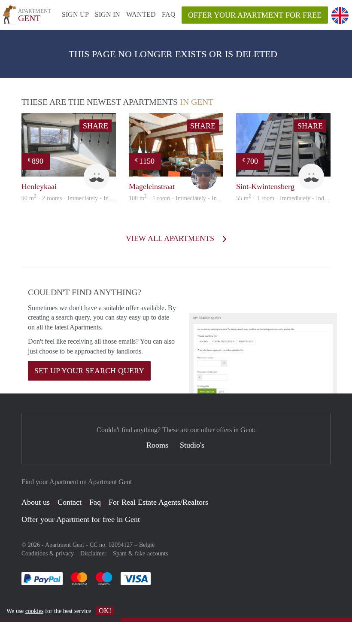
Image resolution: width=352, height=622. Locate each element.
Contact (70, 502)
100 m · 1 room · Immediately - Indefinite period (190, 198)
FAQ (169, 14)
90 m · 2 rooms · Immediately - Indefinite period (82, 198)
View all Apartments (171, 238)
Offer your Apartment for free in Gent (80, 519)
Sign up (75, 14)
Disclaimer (93, 553)
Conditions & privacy (47, 553)
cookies (34, 611)
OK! (105, 610)
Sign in (107, 14)
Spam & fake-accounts (140, 553)
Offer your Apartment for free (255, 15)
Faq (95, 502)
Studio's (192, 445)
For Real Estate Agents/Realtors (158, 502)
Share (95, 126)
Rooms (157, 445)
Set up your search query (89, 370)
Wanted (141, 14)
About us (35, 502)
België (147, 545)
